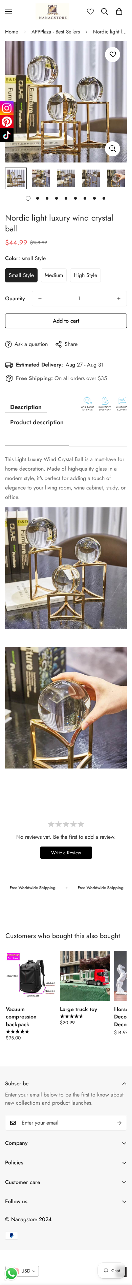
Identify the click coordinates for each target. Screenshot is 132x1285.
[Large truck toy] (85, 976)
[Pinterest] (7, 121)
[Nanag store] (52, 11)
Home (11, 31)
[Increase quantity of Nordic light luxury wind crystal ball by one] (119, 298)
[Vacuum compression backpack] (31, 976)
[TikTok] (7, 135)
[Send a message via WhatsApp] (11, 1274)
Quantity (15, 298)
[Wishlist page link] (90, 11)
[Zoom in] (112, 148)
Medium (54, 275)
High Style (85, 275)
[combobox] (22, 1271)
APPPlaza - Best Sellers (55, 31)
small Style (21, 275)
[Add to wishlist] (112, 54)
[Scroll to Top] (120, 1249)
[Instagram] (7, 108)
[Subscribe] (119, 1123)
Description (26, 407)
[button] (119, 11)
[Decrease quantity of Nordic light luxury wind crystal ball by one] (40, 298)
